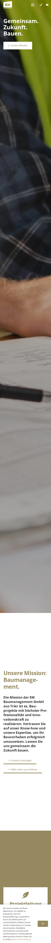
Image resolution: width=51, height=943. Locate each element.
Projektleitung (25, 904)
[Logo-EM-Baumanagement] (7, 5)
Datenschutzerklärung (21, 939)
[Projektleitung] (25, 895)
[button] (32, 5)
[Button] (40, 5)
